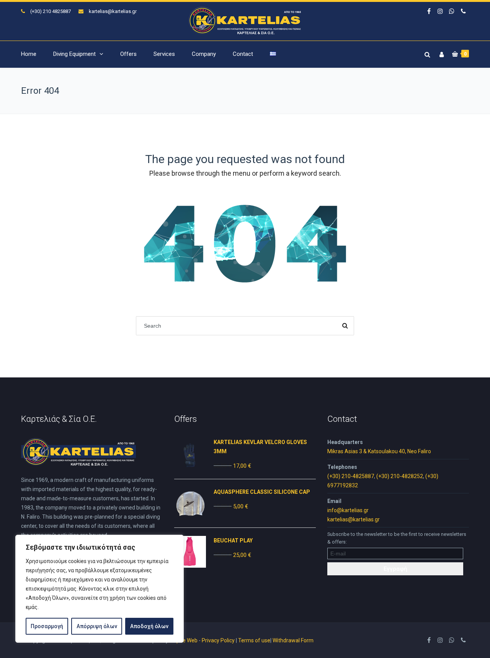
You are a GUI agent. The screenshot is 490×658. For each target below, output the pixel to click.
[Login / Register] (441, 53)
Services (164, 54)
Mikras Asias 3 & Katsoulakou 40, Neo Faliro (379, 451)
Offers (128, 54)
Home (28, 54)
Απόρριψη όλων (97, 626)
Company (204, 54)
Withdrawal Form (293, 640)
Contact (243, 54)
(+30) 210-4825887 (350, 476)
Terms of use (254, 640)
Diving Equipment (74, 54)
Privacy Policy (218, 640)
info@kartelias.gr (348, 510)
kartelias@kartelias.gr (113, 11)
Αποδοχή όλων (149, 626)
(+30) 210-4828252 (399, 476)
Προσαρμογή (47, 626)
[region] (99, 589)
